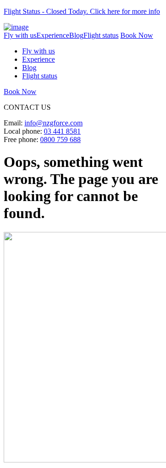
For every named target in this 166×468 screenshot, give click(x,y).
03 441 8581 (62, 131)
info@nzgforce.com (53, 123)
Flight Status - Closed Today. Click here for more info (82, 11)
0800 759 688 (60, 139)
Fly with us (20, 35)
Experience (52, 35)
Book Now (136, 35)
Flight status (101, 35)
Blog (76, 35)
